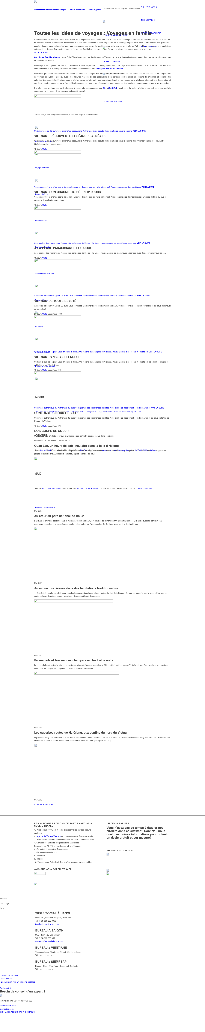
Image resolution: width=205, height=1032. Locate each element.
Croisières (39, 326)
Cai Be (87, 488)
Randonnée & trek (41, 194)
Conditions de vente (9, 975)
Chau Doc (79, 488)
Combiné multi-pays (42, 352)
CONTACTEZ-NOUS (9, 1012)
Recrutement (6, 978)
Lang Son (101, 411)
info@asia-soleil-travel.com (47, 924)
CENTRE (41, 435)
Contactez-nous (7, 1008)
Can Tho (140, 488)
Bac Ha (81, 411)
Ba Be (94, 411)
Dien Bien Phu (119, 411)
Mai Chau (109, 411)
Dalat (140, 450)
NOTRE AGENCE (149, 46)
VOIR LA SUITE (139, 131)
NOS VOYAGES (148, 19)
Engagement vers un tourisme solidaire (18, 981)
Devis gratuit (5, 988)
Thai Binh (38, 411)
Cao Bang (129, 411)
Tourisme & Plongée (42, 247)
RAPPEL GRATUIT (26, 1012)
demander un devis (8, 1005)
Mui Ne (145, 450)
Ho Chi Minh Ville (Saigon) (51, 488)
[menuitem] (43, 9)
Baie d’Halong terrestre (51, 411)
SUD (38, 473)
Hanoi (67, 411)
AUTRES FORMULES (44, 804)
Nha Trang (84, 450)
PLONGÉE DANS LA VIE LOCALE (115, 35)
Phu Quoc (94, 488)
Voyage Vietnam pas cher (44, 273)
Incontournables (41, 220)
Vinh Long (148, 488)
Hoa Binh (137, 411)
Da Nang (153, 450)
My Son (104, 450)
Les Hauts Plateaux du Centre (120, 450)
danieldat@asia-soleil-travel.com (49, 941)
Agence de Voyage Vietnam (48, 836)
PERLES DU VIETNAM (111, 61)
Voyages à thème (41, 300)
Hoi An (134, 450)
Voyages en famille (42, 167)
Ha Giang (74, 411)
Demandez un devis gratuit (112, 101)
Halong (88, 411)
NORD (39, 397)
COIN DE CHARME (110, 88)
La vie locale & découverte (44, 141)
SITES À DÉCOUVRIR (151, 33)
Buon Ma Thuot (45, 450)
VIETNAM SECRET (150, 6)
